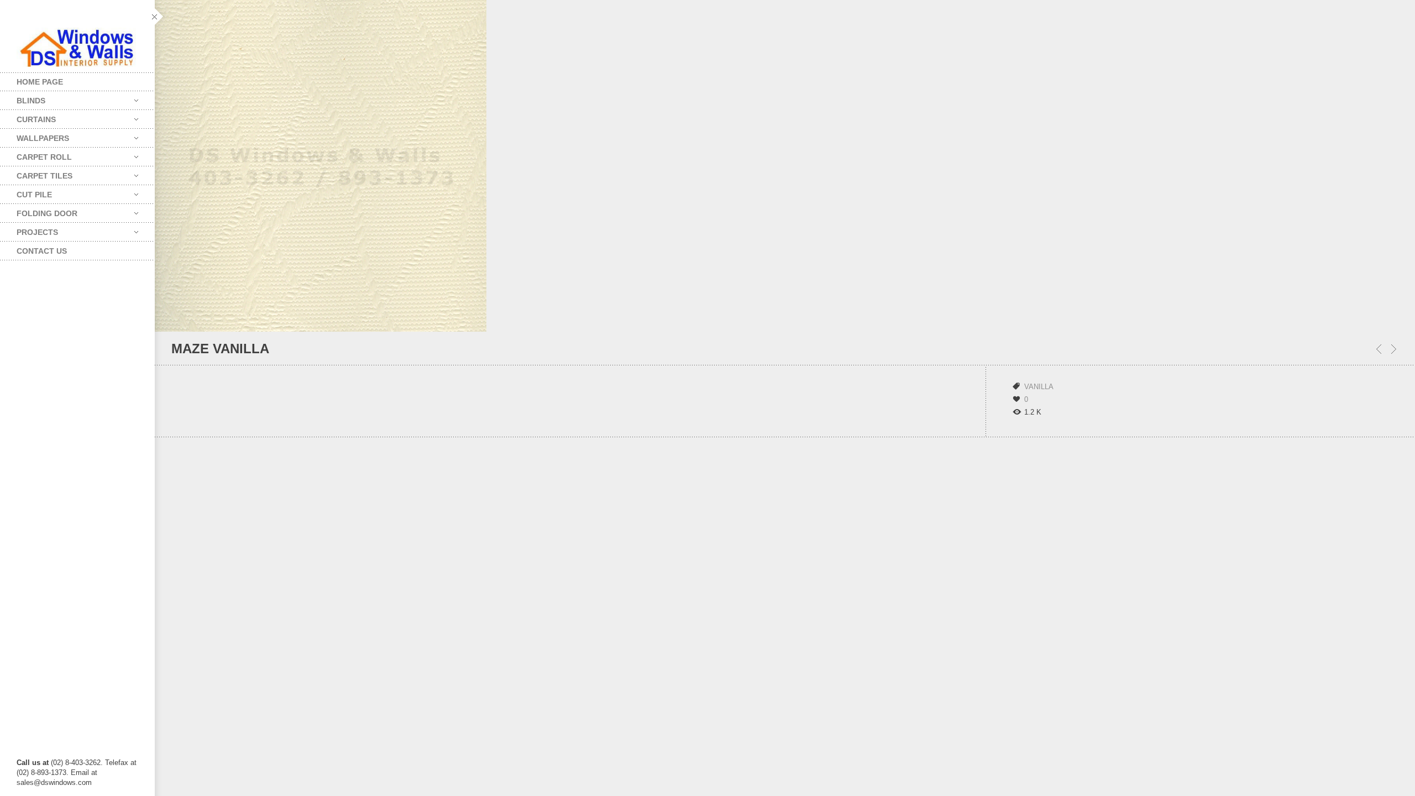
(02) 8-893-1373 (41, 772)
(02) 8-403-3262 (76, 762)
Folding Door (38, 211)
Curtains (28, 117)
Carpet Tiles (36, 173)
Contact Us (42, 251)
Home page (40, 81)
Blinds (22, 98)
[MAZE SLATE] (1393, 349)
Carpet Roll (36, 154)
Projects (29, 230)
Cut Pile (26, 192)
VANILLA (1039, 387)
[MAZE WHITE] (1378, 349)
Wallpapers (34, 136)
